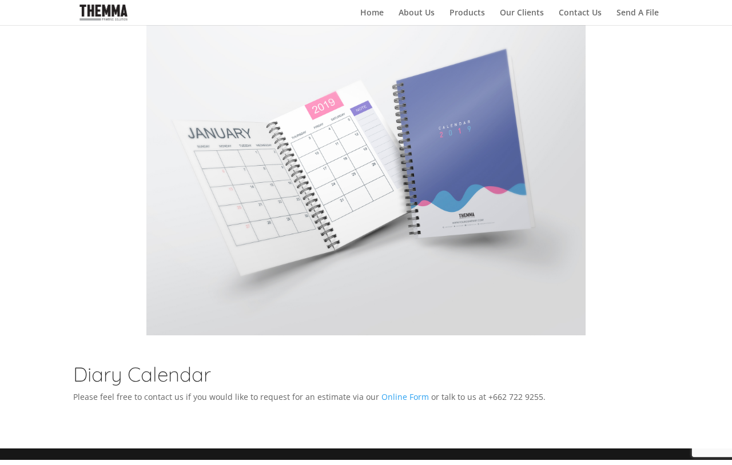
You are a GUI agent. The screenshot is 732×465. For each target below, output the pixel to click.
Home (372, 13)
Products (467, 13)
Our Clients (522, 13)
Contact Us (580, 13)
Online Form (405, 396)
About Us (417, 13)
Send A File (637, 13)
